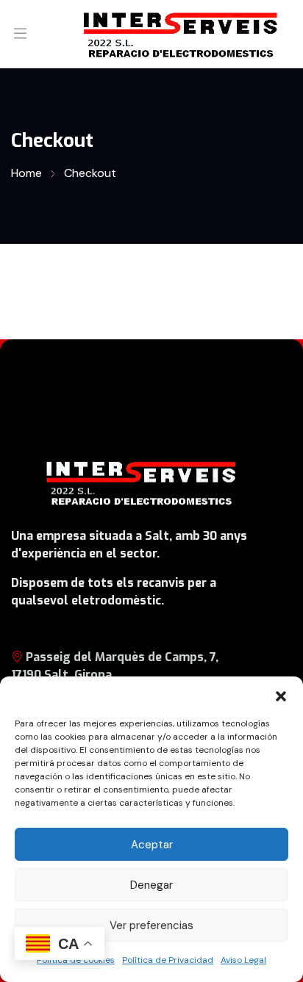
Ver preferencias (151, 925)
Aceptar (152, 844)
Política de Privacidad (167, 960)
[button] (281, 694)
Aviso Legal (243, 960)
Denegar (151, 885)
